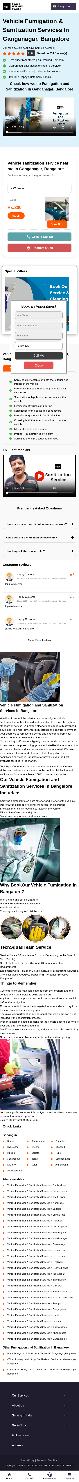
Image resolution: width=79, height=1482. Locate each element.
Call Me (38, 355)
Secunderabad (62, 1159)
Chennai (35, 1147)
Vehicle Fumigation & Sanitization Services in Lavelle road (36, 1215)
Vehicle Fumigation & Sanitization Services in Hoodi (33, 1315)
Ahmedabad (61, 1164)
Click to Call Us (42, 236)
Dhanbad (60, 1147)
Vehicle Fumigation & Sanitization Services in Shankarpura (36, 1280)
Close (39, 365)
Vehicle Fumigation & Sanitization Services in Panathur (34, 1220)
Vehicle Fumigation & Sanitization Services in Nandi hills (35, 1203)
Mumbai (11, 1153)
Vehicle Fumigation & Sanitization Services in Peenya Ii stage (37, 1268)
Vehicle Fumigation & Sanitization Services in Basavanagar (36, 1244)
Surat (34, 1164)
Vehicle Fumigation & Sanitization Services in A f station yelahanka (40, 1297)
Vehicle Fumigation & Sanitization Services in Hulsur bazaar (37, 1291)
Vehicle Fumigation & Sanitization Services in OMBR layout (36, 1197)
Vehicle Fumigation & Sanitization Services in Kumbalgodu (36, 1232)
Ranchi (11, 1141)
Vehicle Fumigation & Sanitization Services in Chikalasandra (37, 1327)
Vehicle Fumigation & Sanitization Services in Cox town (34, 1285)
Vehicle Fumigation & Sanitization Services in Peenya (34, 1303)
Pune (58, 1153)
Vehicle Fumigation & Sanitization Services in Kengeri (34, 1321)
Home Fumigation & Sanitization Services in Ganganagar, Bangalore (41, 1353)
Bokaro (35, 1159)
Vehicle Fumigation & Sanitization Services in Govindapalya (37, 1226)
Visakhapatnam (15, 1170)
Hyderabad (13, 1147)
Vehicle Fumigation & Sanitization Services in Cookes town (36, 1185)
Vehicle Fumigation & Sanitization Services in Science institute (38, 1191)
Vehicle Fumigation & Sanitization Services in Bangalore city (37, 1339)
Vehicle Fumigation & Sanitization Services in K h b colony (36, 1256)
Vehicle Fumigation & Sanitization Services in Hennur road (36, 1250)
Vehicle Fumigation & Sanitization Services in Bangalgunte (36, 1309)
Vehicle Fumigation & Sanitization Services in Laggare (34, 1209)
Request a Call (43, 247)
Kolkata (35, 1153)
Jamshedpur (13, 1159)
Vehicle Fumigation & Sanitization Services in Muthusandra (36, 1333)
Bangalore (60, 1141)
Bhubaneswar (38, 1141)
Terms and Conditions (48, 1460)
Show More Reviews (39, 640)
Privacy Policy (27, 1460)
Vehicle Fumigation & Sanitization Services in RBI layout (35, 1262)
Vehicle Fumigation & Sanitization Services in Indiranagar (35, 1274)
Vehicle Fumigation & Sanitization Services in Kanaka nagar (37, 1238)
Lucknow (11, 1164)
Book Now (57, 224)
